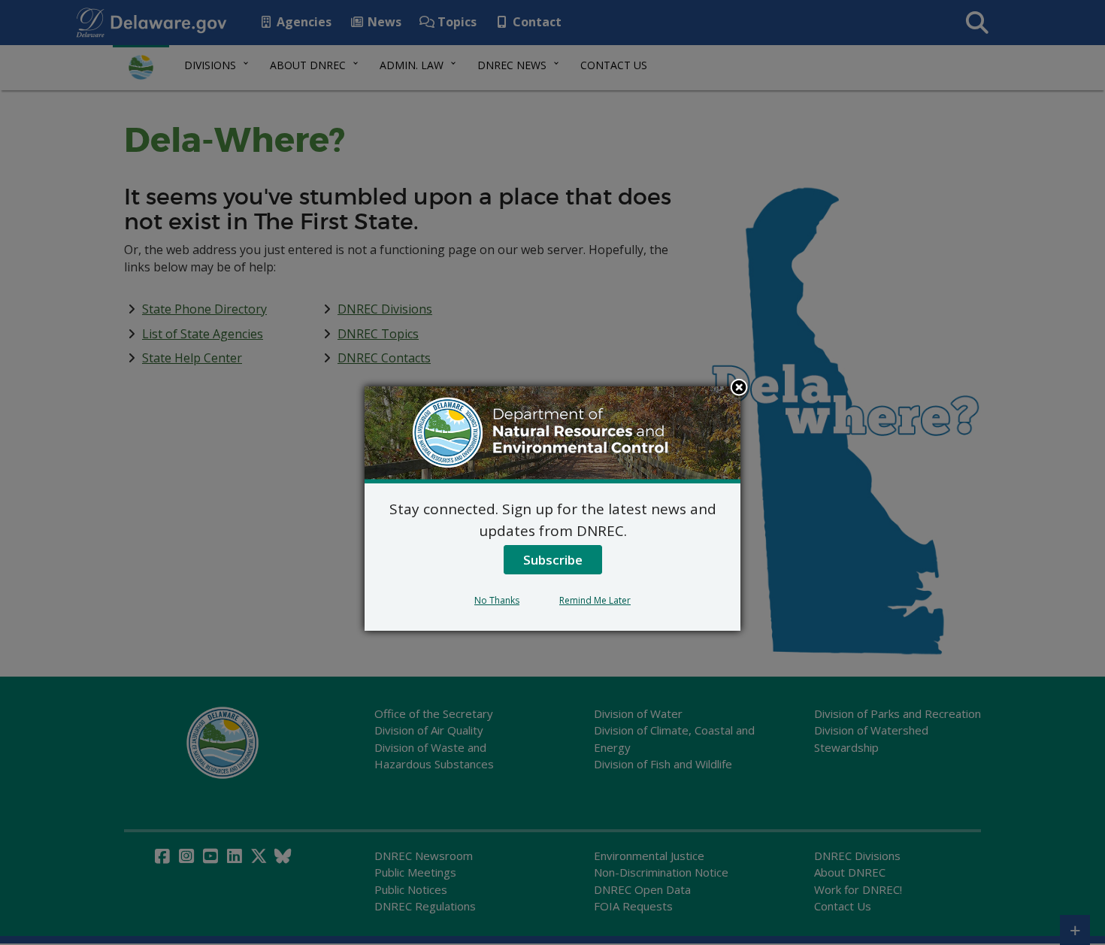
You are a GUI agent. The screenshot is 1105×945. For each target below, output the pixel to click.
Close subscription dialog (739, 388)
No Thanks (496, 600)
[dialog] (552, 508)
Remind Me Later (595, 600)
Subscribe (553, 559)
